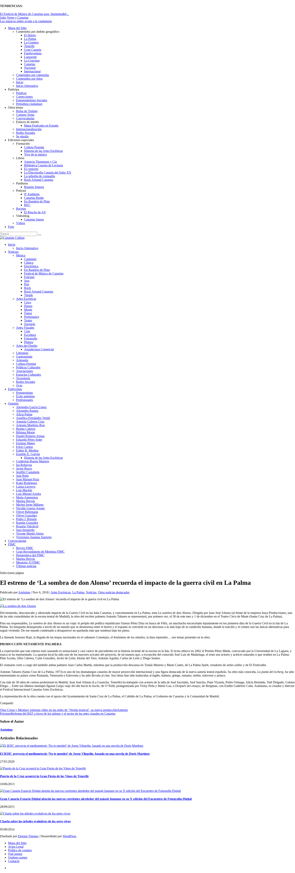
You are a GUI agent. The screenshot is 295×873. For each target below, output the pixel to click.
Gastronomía (24, 356)
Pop (26, 284)
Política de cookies (20, 850)
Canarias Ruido (34, 197)
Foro (11, 226)
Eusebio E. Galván (28, 454)
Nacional (30, 67)
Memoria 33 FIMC (28, 562)
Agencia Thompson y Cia (40, 161)
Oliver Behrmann (27, 512)
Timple (28, 295)
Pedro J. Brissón (26, 519)
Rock (27, 288)
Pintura (28, 342)
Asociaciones (24, 371)
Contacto (13, 861)
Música (20, 255)
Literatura (22, 353)
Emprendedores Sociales (31, 100)
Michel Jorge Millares (30, 504)
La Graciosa (32, 60)
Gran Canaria (32, 49)
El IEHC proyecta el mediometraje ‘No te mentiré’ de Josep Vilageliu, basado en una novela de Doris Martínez (75, 753)
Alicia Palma (24, 414)
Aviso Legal (15, 846)
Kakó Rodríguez (26, 483)
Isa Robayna (24, 465)
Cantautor (30, 259)
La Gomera (31, 42)
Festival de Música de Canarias (43, 273)
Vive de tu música (35, 154)
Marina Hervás (25, 501)
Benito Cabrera (25, 428)
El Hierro (30, 35)
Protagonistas (24, 392)
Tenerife (29, 46)
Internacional (32, 71)
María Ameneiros (27, 497)
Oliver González (26, 515)
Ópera (28, 313)
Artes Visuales (25, 327)
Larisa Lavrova (25, 486)
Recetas (21, 208)
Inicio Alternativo (27, 86)
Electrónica (31, 266)
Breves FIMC (25, 548)
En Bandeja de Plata (37, 201)
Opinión (13, 403)
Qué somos (15, 854)
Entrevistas (15, 389)
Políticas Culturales (28, 367)
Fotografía (30, 338)
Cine (27, 331)
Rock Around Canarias (38, 179)
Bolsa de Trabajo (27, 111)
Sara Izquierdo (25, 530)
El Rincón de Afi (35, 212)
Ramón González (27, 522)
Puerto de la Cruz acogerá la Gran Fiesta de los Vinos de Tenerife (44, 776)
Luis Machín (24, 490)
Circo (27, 302)
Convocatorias (25, 118)
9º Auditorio (32, 194)
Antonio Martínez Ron (30, 425)
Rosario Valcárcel (27, 526)
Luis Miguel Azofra (28, 494)
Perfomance (31, 316)
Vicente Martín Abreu (30, 533)
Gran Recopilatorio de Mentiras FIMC (40, 551)
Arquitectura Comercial (39, 349)
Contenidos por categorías (32, 75)
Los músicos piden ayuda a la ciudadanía (26, 21)
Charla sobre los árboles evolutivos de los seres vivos (35, 821)
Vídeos (20, 223)
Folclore (29, 277)
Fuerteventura (33, 53)
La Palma (30, 39)
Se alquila (22, 136)
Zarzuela (29, 324)
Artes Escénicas (26, 298)
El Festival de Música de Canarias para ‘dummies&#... (34, 14)
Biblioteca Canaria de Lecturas (43, 165)
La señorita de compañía (39, 176)
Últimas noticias (26, 566)
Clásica (28, 262)
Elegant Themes (28, 836)
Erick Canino (24, 447)
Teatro (28, 320)
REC (27, 205)
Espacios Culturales (28, 374)
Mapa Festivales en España (41, 125)
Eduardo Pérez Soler (29, 439)
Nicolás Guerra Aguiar (30, 508)
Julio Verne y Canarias (14, 17)
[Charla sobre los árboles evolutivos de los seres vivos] (35, 813)
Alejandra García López (31, 407)
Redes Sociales (25, 132)
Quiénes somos (17, 857)
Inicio (19, 82)
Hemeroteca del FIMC (30, 555)
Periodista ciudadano (29, 104)
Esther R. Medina (27, 450)
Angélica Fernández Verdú (33, 418)
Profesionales (24, 400)
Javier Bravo (24, 468)
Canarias (29, 64)
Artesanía (22, 360)
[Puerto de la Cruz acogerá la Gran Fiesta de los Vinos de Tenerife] (43, 768)
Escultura (30, 335)
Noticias (13, 251)
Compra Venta (25, 114)
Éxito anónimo (25, 396)
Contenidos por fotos (29, 78)
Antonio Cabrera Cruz (30, 421)
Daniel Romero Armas (30, 436)
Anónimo (24, 592)
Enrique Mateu (25, 443)
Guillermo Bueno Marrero (32, 461)
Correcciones (24, 96)
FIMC (12, 544)
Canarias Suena (34, 219)
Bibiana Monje (25, 432)
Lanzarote (30, 57)
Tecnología (23, 378)
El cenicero (31, 169)
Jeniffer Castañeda (27, 472)
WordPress (69, 836)
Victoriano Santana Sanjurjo (34, 537)
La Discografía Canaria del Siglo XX (47, 172)
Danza (28, 306)
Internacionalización (29, 129)
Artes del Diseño (26, 345)
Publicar (21, 93)
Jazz (27, 280)
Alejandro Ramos (27, 410)
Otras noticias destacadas (113, 592)
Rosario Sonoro (34, 187)
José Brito (22, 475)
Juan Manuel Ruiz (27, 479)
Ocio (19, 385)
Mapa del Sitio (17, 28)
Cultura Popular (34, 147)
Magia (28, 309)
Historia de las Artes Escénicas (43, 151)
